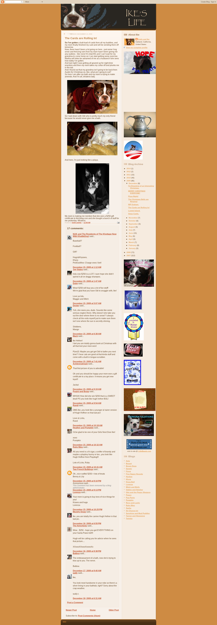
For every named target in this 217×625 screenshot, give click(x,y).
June (131, 233)
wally (75, 573)
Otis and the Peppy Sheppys (138, 492)
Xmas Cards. (133, 214)
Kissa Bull (130, 482)
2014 (129, 169)
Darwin (129, 469)
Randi (75, 405)
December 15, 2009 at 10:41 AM (87, 467)
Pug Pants (130, 498)
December (133, 183)
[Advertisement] (139, 93)
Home (93, 610)
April (131, 239)
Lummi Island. (134, 211)
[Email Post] (118, 223)
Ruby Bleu (78, 447)
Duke (75, 283)
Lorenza (77, 492)
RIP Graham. (133, 205)
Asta (128, 461)
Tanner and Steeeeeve (135, 516)
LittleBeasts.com (144, 451)
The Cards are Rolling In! (139, 208)
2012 (129, 172)
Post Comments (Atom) (89, 616)
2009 (129, 181)
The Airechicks (80, 526)
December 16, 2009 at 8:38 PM (87, 551)
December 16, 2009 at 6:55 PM (87, 523)
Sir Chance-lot (132, 511)
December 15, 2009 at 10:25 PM (87, 509)
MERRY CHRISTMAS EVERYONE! (136, 192)
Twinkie (129, 519)
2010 (129, 178)
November (133, 218)
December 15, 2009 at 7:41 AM (87, 361)
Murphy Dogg (79, 512)
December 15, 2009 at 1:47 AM (87, 281)
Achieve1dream (80, 364)
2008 (129, 252)
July (131, 230)
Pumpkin (129, 500)
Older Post (114, 610)
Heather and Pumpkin (83, 428)
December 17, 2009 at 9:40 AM (87, 571)
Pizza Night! (133, 196)
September (133, 224)
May (131, 236)
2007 (129, 255)
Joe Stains (78, 269)
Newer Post (71, 610)
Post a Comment (75, 602)
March (131, 242)
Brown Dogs (131, 466)
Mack (75, 336)
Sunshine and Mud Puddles (138, 513)
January (132, 248)
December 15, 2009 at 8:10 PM (87, 481)
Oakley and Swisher (134, 490)
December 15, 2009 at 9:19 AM (87, 389)
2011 (129, 175)
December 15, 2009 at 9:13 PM (87, 490)
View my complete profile (136, 48)
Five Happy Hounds (134, 474)
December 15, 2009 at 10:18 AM (87, 425)
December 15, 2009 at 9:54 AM (87, 403)
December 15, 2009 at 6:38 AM (87, 334)
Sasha (128, 508)
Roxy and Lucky (133, 503)
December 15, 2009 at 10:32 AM (87, 445)
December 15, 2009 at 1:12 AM (87, 267)
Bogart (129, 464)
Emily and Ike (143, 39)
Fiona (128, 471)
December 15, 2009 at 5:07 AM (87, 303)
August (132, 227)
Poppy (128, 495)
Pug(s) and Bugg (81, 391)
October (132, 221)
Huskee (129, 477)
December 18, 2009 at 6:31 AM (87, 598)
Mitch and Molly (133, 487)
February (133, 245)
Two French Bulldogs (83, 469)
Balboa (76, 553)
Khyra (128, 479)
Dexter (76, 306)
